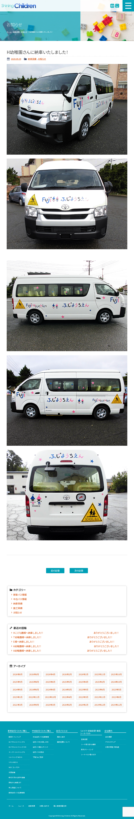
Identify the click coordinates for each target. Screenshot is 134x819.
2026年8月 (17, 674)
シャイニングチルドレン (20, 5)
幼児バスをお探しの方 (41, 742)
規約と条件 (61, 737)
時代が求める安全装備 (17, 777)
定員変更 (84, 739)
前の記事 (55, 570)
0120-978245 (117, 5)
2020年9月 (34, 704)
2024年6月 (34, 689)
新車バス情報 (20, 594)
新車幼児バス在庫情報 (17, 793)
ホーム (9, 32)
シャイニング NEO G (15, 757)
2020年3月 (50, 704)
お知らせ (24, 32)
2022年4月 (67, 697)
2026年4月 (50, 674)
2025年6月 (50, 681)
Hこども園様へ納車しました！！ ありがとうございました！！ (66, 632)
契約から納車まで (15, 782)
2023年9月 (83, 689)
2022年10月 (50, 697)
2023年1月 (17, 697)
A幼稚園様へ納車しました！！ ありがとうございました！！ (66, 646)
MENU (128, 5)
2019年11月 (116, 704)
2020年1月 (83, 704)
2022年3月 (83, 697)
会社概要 (108, 737)
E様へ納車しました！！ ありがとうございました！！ (63, 641)
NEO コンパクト (14, 767)
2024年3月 (67, 689)
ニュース (21, 806)
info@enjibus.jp (112, 5)
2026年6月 (34, 674)
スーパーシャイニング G (17, 752)
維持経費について (63, 742)
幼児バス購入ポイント (40, 747)
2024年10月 (116, 681)
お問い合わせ (44, 806)
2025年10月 (116, 674)
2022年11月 (34, 697)
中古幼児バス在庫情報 (41, 737)
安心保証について (15, 787)
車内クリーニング (87, 749)
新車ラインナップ (15, 737)
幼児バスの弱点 (38, 752)
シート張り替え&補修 (88, 744)
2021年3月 (17, 704)
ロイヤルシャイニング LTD (17, 747)
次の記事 (78, 570)
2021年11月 (99, 697)
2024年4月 (50, 689)
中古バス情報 (20, 599)
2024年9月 (17, 689)
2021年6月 (116, 697)
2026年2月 (67, 674)
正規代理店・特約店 (112, 747)
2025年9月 (17, 681)
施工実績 (17, 608)
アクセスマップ (110, 742)
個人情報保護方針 (60, 806)
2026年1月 (83, 674)
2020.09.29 (16, 58)
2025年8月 (34, 681)
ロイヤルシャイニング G (17, 742)
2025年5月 (67, 681)
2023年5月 (116, 689)
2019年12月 (99, 704)
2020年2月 (67, 704)
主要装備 (12, 772)
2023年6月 (100, 689)
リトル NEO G (13, 762)
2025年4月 (83, 681)
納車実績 (16, 32)
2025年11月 (99, 674)
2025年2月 (100, 681)
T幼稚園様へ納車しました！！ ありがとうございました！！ (62, 637)
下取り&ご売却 (38, 757)
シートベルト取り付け (88, 754)
